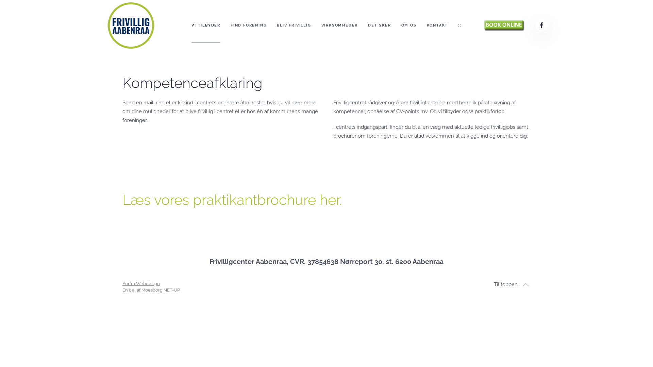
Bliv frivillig (294, 25)
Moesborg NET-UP (160, 290)
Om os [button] (409, 25)
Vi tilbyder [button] (205, 25)
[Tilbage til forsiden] (130, 25)
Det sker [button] (379, 25)
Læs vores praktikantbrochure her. (232, 200)
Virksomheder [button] (339, 25)
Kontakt (437, 25)
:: (460, 25)
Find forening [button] (249, 25)
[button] (526, 284)
